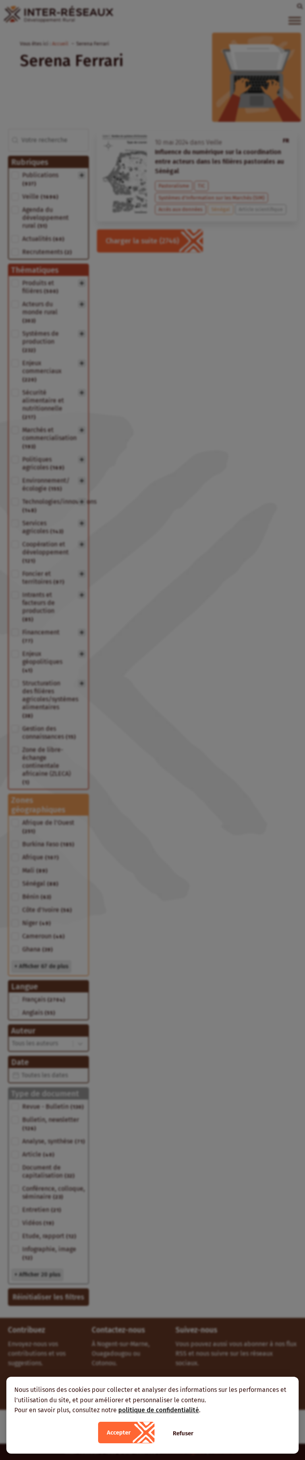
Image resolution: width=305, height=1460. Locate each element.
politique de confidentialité (158, 1410)
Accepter (119, 1432)
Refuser (183, 1433)
